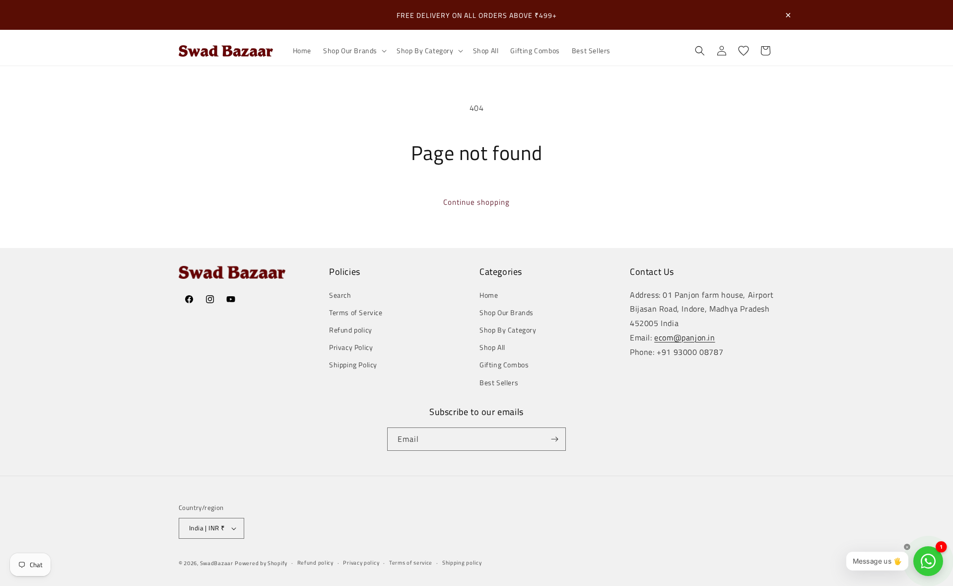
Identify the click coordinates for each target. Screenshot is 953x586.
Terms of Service (356, 312)
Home (488, 295)
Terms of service (410, 563)
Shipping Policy (353, 364)
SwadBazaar (216, 563)
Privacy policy (361, 563)
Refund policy (350, 330)
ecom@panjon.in (684, 337)
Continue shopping (476, 202)
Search (340, 295)
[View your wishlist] (743, 51)
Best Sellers (498, 382)
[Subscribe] (554, 439)
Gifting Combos (504, 364)
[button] (354, 50)
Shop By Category (508, 330)
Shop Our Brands (506, 312)
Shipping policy (462, 563)
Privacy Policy (351, 347)
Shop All (492, 347)
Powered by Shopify (261, 563)
